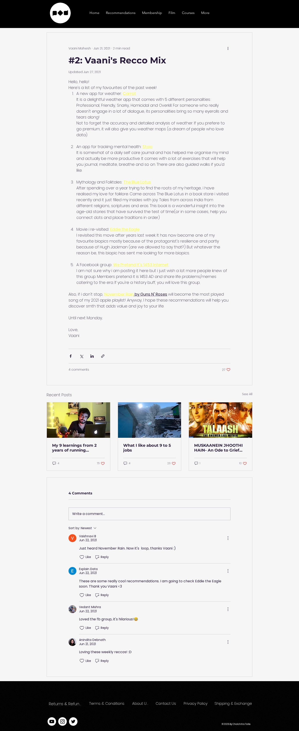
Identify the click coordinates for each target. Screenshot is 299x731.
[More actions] (227, 48)
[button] (205, 13)
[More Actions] (227, 538)
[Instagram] (62, 721)
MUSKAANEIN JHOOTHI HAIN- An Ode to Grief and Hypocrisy (218, 448)
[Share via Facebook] (71, 356)
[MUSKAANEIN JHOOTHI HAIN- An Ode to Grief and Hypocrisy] (220, 420)
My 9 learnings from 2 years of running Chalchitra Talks (74, 448)
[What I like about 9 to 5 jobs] (149, 420)
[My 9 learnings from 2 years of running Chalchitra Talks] (78, 420)
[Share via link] (103, 356)
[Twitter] (73, 721)
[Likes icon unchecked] (82, 557)
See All (247, 394)
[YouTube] (51, 721)
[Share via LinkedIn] (92, 356)
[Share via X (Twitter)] (81, 356)
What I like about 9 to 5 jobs (147, 448)
